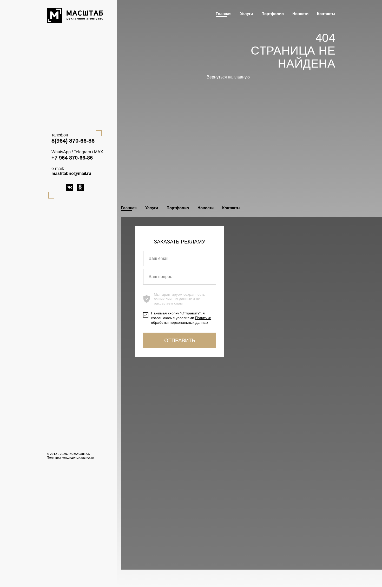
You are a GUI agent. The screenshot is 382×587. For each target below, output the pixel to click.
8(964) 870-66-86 (73, 141)
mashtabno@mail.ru (71, 173)
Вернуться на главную (228, 77)
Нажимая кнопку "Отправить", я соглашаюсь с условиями (181, 318)
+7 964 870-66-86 (72, 158)
